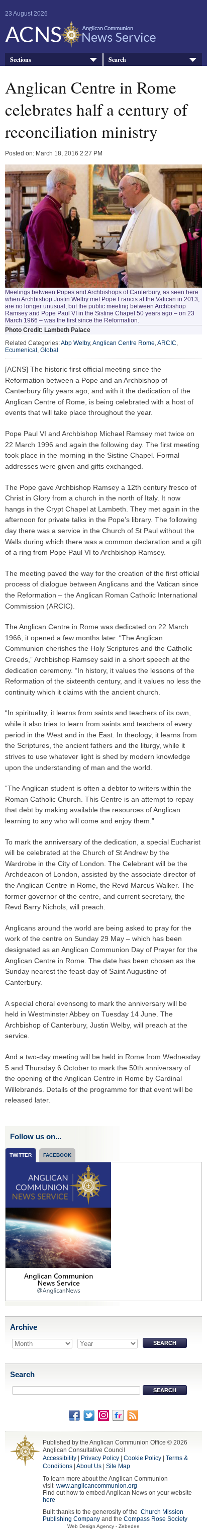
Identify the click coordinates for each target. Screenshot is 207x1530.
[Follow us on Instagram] (103, 1414)
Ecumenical (21, 350)
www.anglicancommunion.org (96, 1485)
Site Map (118, 1466)
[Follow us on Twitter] (88, 1414)
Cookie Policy (142, 1458)
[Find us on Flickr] (118, 1414)
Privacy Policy (100, 1458)
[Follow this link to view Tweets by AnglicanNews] (58, 1231)
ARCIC (166, 343)
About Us (88, 1466)
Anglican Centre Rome (123, 343)
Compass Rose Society (155, 1518)
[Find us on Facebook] (74, 1414)
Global (49, 350)
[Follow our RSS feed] (132, 1414)
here (49, 1499)
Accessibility (59, 1458)
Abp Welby (75, 343)
